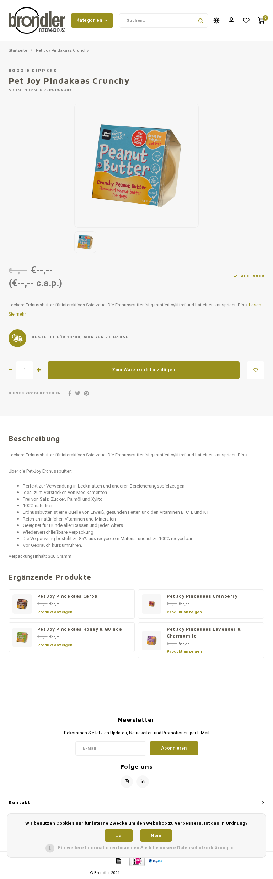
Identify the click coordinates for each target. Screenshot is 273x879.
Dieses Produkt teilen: (35, 393)
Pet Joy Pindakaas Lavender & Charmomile (204, 633)
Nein (156, 835)
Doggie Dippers (33, 71)
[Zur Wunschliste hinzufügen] (255, 370)
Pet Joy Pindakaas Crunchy (62, 51)
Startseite (18, 51)
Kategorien (89, 20)
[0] (261, 20)
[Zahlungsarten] (118, 860)
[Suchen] (201, 20)
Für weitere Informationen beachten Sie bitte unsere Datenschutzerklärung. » (145, 847)
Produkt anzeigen (55, 612)
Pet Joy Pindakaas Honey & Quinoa (79, 629)
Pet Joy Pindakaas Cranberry (202, 596)
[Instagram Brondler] (127, 781)
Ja (119, 835)
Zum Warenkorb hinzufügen (143, 370)
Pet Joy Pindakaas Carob (67, 596)
